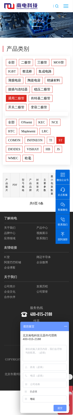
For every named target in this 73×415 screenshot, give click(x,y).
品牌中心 (9, 233)
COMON (14, 140)
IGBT (12, 71)
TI (50, 140)
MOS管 (59, 62)
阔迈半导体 (43, 257)
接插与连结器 (18, 89)
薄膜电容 (14, 80)
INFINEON (35, 140)
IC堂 (7, 257)
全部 (11, 62)
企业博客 (9, 267)
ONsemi (26, 122)
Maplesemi (28, 131)
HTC (11, 131)
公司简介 (9, 286)
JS (58, 149)
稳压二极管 (42, 89)
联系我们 (42, 238)
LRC (45, 131)
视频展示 (42, 233)
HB (48, 149)
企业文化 (9, 291)
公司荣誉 (42, 291)
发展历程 (42, 286)
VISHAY (33, 149)
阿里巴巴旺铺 (12, 262)
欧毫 (28, 158)
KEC (41, 122)
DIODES (14, 149)
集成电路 (45, 71)
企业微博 (42, 262)
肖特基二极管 (40, 98)
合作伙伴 (9, 297)
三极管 (42, 62)
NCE (55, 122)
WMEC (13, 158)
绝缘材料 (53, 80)
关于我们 (9, 227)
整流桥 (27, 71)
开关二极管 (16, 107)
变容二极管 (39, 107)
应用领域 (9, 238)
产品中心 (42, 227)
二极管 (26, 62)
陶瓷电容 (34, 80)
